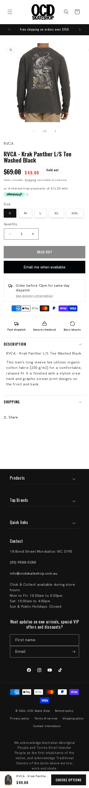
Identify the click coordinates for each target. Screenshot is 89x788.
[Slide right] (55, 131)
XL (59, 214)
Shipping (30, 180)
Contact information (47, 726)
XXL (77, 214)
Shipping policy (73, 718)
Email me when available (44, 267)
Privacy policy (19, 718)
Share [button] (13, 417)
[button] (9, 11)
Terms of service (46, 718)
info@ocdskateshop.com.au (33, 573)
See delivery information (34, 296)
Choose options (69, 779)
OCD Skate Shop (38, 711)
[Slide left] (33, 131)
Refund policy (64, 711)
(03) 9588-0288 (23, 562)
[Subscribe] (73, 651)
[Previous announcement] (9, 29)
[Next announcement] (79, 29)
